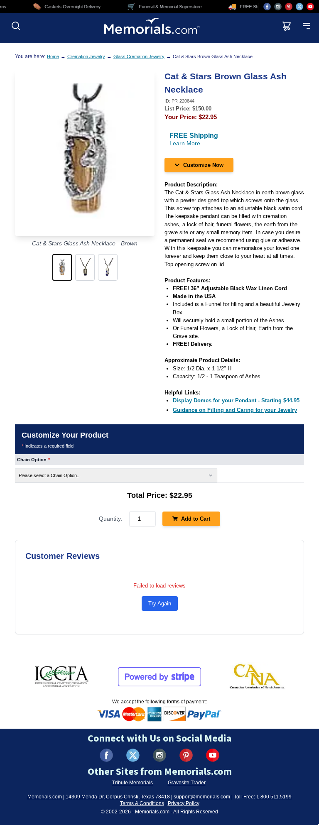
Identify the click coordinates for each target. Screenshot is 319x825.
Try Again (159, 603)
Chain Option (33, 459)
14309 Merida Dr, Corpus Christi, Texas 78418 (118, 797)
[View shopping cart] (287, 26)
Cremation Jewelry (86, 56)
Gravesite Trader (187, 783)
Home (53, 56)
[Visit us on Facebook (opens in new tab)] (267, 6)
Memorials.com (44, 797)
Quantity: (111, 518)
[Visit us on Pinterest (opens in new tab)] (288, 6)
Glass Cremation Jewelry (138, 56)
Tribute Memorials (132, 783)
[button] (62, 267)
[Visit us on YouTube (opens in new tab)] (310, 6)
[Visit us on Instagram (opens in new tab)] (278, 6)
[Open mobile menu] (306, 25)
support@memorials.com (202, 797)
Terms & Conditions (142, 803)
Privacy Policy (183, 803)
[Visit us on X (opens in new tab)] (299, 6)
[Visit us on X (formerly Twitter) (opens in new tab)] (133, 755)
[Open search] (16, 26)
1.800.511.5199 (274, 797)
